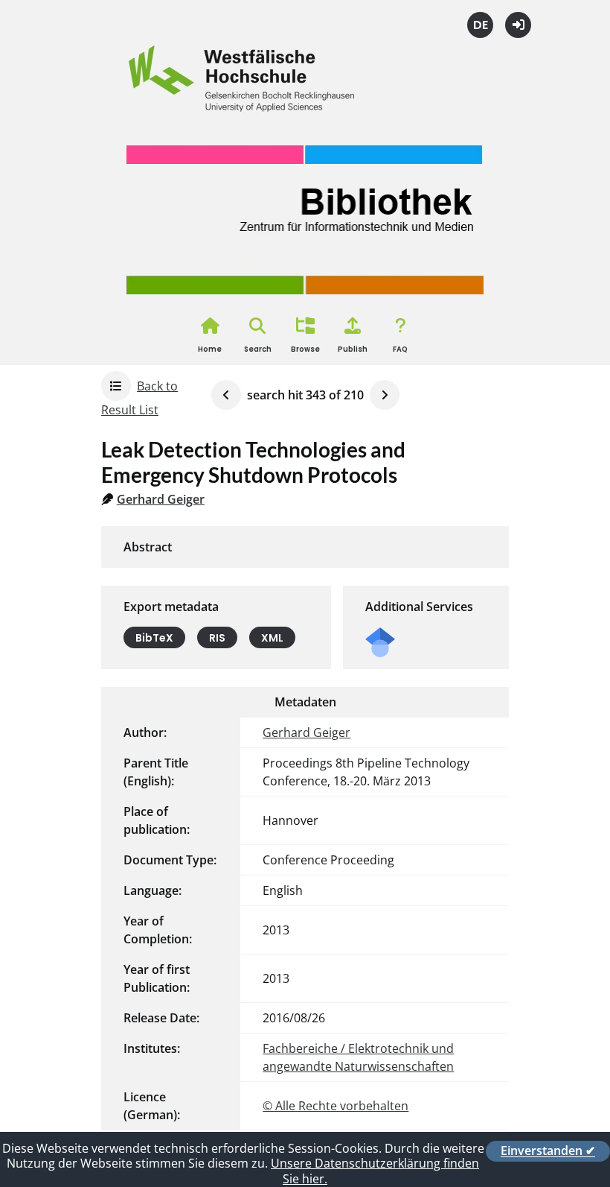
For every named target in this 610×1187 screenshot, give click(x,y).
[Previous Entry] (226, 395)
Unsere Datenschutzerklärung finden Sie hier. (375, 1171)
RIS (217, 637)
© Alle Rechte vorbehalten (335, 1106)
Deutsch (480, 25)
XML (272, 637)
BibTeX (154, 637)
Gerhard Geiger (161, 499)
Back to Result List (139, 398)
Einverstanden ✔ (548, 1151)
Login (518, 25)
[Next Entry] (384, 395)
